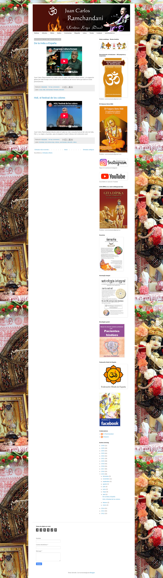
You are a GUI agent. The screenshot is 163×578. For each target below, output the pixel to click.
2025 (103, 448)
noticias (57, 142)
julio (104, 486)
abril (104, 494)
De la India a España (45, 43)
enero (105, 505)
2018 (103, 466)
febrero (105, 502)
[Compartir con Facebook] (70, 87)
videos (75, 142)
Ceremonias (68, 33)
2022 (103, 456)
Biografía (77, 33)
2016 (103, 471)
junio (104, 489)
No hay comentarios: (54, 87)
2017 (103, 469)
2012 (103, 513)
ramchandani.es (110, 33)
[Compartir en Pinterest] (72, 87)
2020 (103, 461)
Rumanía (56, 89)
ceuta (40, 89)
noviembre (106, 479)
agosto (105, 484)
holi (46, 142)
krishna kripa (50, 142)
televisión (61, 89)
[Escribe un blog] (65, 87)
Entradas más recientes (42, 149)
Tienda (91, 33)
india (44, 89)
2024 (103, 451)
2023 (103, 453)
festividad (41, 142)
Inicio (66, 149)
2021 (103, 458)
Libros (85, 33)
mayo (104, 492)
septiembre (106, 481)
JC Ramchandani (108, 434)
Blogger (92, 572)
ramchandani (49, 89)
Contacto (99, 33)
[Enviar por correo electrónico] (63, 87)
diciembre (106, 476)
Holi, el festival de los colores (49, 97)
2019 (103, 464)
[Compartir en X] (68, 87)
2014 (103, 508)
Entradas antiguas (88, 149)
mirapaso (106, 437)
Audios (59, 33)
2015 (103, 474)
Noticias (36, 33)
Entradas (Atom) (47, 153)
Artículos (44, 33)
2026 (103, 445)
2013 (103, 511)
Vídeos (52, 33)
